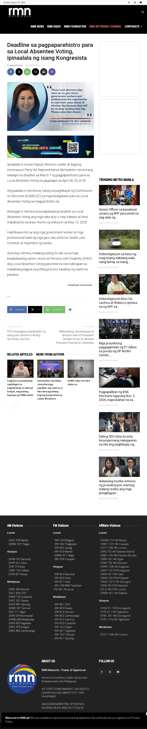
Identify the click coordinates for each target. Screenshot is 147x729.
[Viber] (52, 71)
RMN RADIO (54, 26)
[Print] (43, 71)
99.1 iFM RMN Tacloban (68, 585)
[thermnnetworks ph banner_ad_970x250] (50, 147)
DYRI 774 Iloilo (17, 566)
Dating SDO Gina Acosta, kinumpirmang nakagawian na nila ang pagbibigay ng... (118, 440)
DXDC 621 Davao (19, 600)
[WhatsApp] (27, 71)
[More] (70, 309)
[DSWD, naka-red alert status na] (81, 369)
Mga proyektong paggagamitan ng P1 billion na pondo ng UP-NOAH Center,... (118, 349)
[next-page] (15, 406)
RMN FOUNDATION (75, 26)
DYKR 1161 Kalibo (19, 570)
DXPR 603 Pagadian (20, 623)
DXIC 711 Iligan (17, 612)
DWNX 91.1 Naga (64, 555)
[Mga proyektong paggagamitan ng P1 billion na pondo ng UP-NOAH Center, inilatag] (119, 329)
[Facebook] (129, 2)
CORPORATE (132, 26)
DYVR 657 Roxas (18, 574)
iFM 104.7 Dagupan (66, 544)
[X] (134, 2)
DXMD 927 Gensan (19, 608)
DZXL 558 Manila (18, 540)
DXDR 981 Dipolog (19, 604)
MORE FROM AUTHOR (50, 354)
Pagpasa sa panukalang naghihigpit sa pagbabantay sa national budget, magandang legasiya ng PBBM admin (20, 387)
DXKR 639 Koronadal (21, 615)
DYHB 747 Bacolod (20, 559)
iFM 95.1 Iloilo (62, 581)
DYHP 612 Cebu (18, 563)
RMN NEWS (37, 26)
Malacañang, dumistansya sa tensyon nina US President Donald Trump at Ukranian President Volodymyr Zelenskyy (75, 337)
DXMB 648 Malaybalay (21, 619)
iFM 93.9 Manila (63, 551)
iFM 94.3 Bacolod (65, 574)
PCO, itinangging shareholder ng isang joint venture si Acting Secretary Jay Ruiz (26, 335)
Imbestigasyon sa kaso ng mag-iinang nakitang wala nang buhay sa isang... (117, 258)
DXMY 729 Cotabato (20, 596)
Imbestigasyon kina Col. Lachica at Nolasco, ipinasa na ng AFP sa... (118, 302)
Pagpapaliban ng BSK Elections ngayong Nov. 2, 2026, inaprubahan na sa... (117, 396)
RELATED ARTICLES (20, 354)
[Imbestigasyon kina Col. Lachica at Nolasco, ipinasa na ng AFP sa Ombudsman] (119, 284)
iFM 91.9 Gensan (64, 612)
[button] (142, 12)
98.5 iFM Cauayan (65, 559)
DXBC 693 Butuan (19, 589)
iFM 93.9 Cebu (63, 578)
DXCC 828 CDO (17, 593)
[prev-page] (9, 406)
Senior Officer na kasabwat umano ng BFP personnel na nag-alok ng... (119, 213)
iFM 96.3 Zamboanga (67, 615)
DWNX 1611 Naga (19, 544)
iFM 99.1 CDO (62, 604)
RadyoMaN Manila (16, 65)
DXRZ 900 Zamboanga (22, 630)
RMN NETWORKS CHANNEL (105, 26)
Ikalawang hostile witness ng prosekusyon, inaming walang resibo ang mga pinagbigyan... (117, 487)
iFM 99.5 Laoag (63, 547)
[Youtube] (140, 2)
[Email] (35, 71)
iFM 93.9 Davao (63, 608)
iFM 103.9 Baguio (64, 540)
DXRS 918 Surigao (19, 627)
